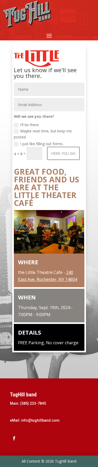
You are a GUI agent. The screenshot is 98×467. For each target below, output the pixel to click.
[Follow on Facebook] (14, 438)
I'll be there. (29, 124)
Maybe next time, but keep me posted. (43, 134)
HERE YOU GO (63, 153)
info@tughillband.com (40, 420)
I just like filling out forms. (42, 143)
